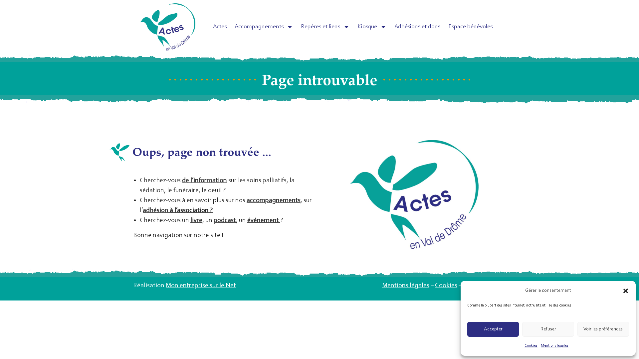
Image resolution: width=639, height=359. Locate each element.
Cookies (531, 346)
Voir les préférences (603, 329)
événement (263, 220)
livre (196, 220)
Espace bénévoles (470, 27)
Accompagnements (259, 27)
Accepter (493, 329)
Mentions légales (554, 346)
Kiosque (367, 27)
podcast (225, 220)
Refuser (548, 329)
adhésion (155, 210)
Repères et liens (320, 27)
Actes (220, 27)
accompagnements (274, 200)
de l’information (204, 180)
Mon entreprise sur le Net (201, 285)
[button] (625, 291)
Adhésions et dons (417, 27)
